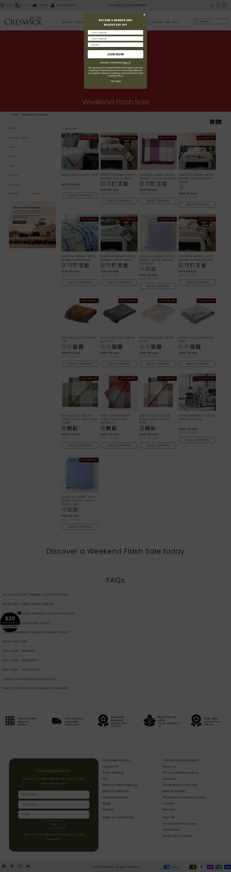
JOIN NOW (115, 54)
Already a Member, (115, 62)
